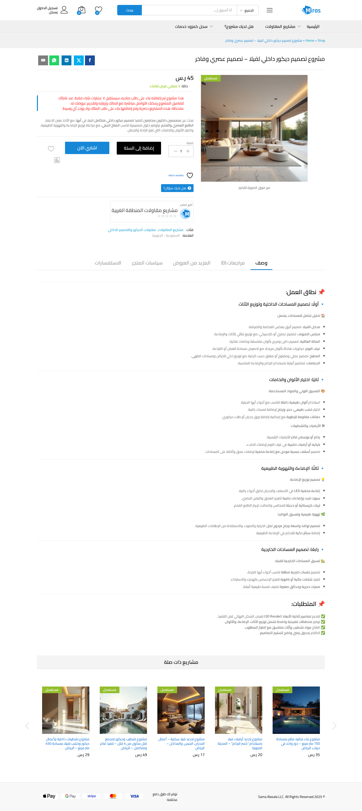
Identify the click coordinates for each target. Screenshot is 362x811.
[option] (296, 722)
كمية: (190, 142)
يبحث (129, 10)
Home (310, 40)
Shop (321, 40)
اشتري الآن (87, 148)
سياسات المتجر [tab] (147, 262)
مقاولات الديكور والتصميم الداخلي (132, 229)
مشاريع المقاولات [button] (280, 26)
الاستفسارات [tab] (108, 262)
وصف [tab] (261, 262)
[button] (57, 160)
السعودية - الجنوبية (166, 235)
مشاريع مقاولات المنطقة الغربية (145, 210)
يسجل (53, 12)
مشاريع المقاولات (170, 229)
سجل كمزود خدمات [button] (191, 26)
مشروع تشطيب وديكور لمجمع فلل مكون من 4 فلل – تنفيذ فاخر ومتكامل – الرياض (123, 743)
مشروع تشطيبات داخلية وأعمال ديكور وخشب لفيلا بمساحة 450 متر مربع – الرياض (67, 743)
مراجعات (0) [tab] (233, 262)
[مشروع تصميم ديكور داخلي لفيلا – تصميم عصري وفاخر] (90, 60)
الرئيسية (313, 26)
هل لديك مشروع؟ (239, 26)
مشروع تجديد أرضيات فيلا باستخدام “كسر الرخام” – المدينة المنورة (240, 743)
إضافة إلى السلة (139, 148)
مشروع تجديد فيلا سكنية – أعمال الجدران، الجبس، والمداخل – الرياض (181, 743)
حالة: (184, 86)
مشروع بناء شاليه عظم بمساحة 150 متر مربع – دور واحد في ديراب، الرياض (298, 743)
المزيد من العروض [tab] (192, 262)
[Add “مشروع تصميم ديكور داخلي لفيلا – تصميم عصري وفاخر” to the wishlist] (51, 149)
